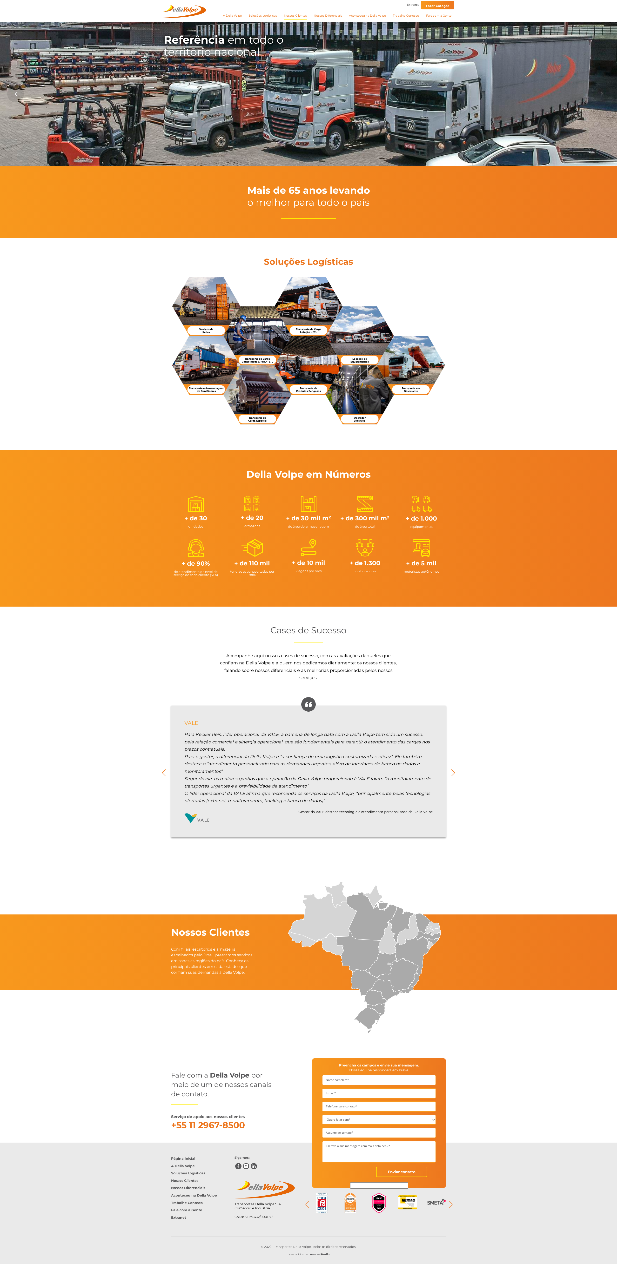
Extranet (413, 5)
